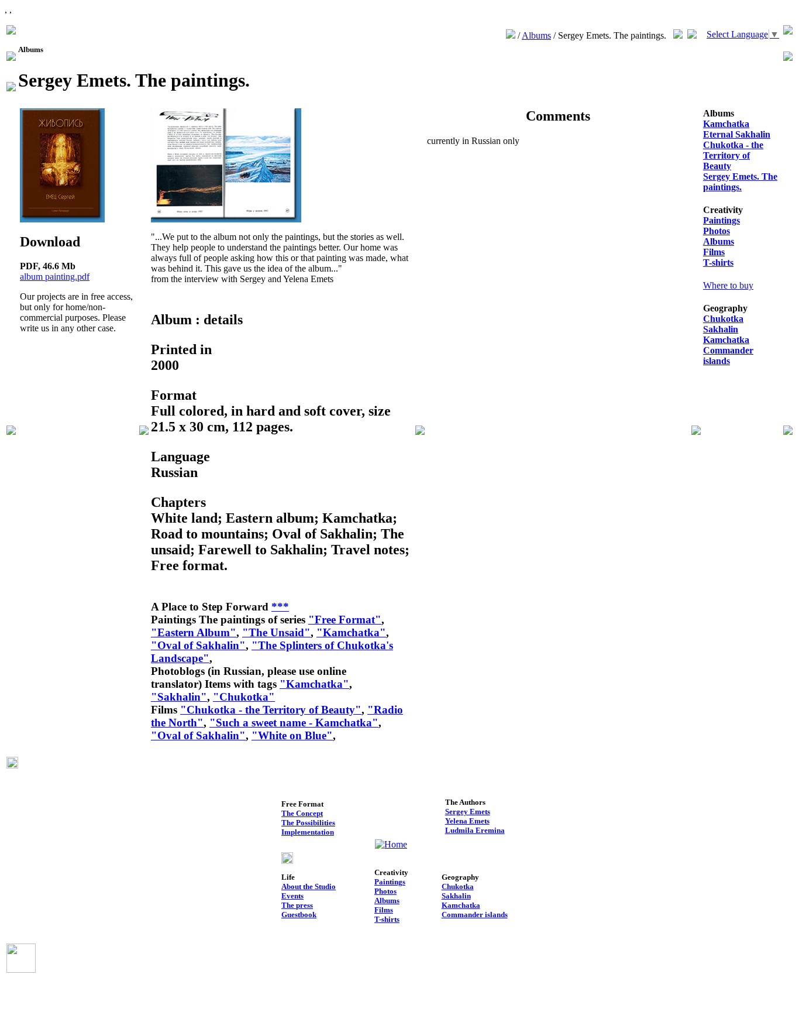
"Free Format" (344, 619)
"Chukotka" (244, 697)
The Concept (302, 813)
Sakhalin (720, 329)
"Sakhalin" (179, 697)
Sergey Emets (467, 811)
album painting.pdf (54, 277)
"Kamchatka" (351, 632)
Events (292, 895)
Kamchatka (726, 124)
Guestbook (298, 914)
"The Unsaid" (276, 632)
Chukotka (723, 319)
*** (280, 607)
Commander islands (728, 355)
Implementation (307, 832)
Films (714, 252)
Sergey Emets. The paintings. (740, 181)
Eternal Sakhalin (736, 134)
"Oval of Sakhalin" (198, 645)
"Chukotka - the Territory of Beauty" (270, 710)
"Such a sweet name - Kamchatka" (293, 722)
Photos (716, 231)
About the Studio (308, 886)
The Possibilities (308, 822)
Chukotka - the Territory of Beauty (733, 155)
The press (297, 905)
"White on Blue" (292, 735)
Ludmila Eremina (475, 830)
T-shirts (718, 262)
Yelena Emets (467, 821)
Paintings (721, 220)
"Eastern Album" (193, 632)
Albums (536, 35)
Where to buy (728, 285)
